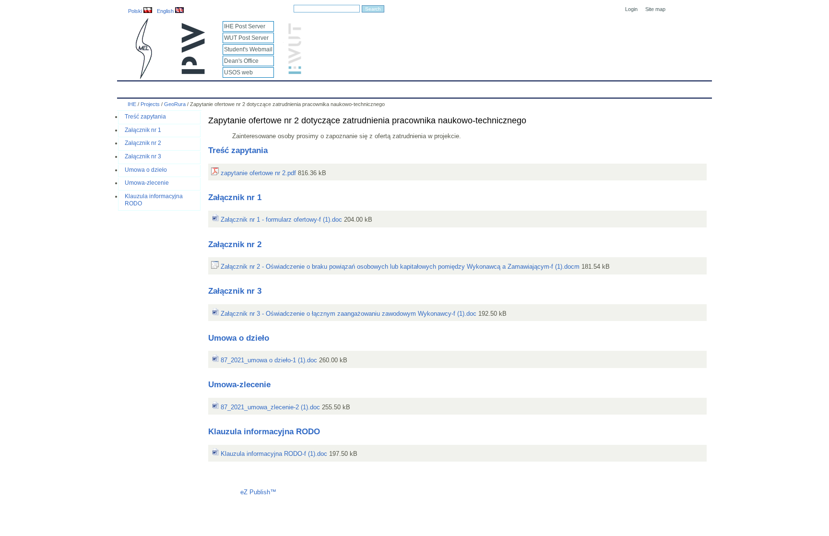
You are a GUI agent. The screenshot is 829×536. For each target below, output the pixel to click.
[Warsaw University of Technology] (194, 72)
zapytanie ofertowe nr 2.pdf (257, 173)
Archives (439, 87)
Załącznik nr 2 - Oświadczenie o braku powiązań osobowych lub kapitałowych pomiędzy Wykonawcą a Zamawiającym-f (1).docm (399, 266)
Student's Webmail (248, 49)
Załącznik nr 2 (143, 143)
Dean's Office (241, 61)
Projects (401, 87)
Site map (655, 9)
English (166, 11)
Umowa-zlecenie (147, 182)
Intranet (525, 87)
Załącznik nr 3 (143, 156)
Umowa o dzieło (146, 170)
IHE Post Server (244, 26)
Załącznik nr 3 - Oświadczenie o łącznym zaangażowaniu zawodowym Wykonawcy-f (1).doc (347, 313)
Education (320, 87)
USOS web (238, 72)
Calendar (161, 87)
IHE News (202, 87)
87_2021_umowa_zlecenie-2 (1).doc (269, 407)
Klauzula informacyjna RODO (264, 431)
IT (469, 87)
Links (493, 87)
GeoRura (175, 104)
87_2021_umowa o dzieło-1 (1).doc (268, 360)
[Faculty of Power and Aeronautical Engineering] (143, 77)
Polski (135, 11)
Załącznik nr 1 (143, 130)
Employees (276, 87)
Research (362, 87)
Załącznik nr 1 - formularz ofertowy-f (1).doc (280, 219)
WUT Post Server (246, 38)
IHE (129, 87)
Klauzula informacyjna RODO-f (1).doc (273, 453)
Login (631, 9)
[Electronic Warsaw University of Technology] (293, 72)
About (238, 87)
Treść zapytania (145, 116)
